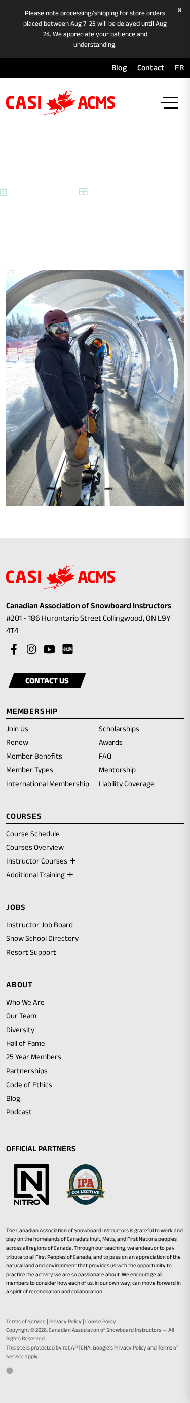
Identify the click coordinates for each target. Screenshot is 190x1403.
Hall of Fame (25, 1043)
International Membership (47, 783)
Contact (151, 67)
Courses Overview (35, 847)
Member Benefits (34, 755)
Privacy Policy (65, 1321)
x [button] (181, 10)
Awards (111, 742)
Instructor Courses (36, 860)
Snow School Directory (42, 938)
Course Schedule (33, 833)
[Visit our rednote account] (66, 649)
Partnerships (27, 1070)
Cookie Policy (100, 1321)
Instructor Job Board (39, 924)
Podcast (19, 1111)
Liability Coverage (127, 783)
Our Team (21, 1015)
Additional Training (35, 874)
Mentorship (117, 769)
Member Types (29, 769)
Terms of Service (26, 1321)
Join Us (17, 728)
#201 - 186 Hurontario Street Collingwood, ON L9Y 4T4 (88, 625)
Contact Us (47, 680)
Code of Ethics (29, 1084)
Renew (17, 743)
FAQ (105, 755)
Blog (119, 67)
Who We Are (25, 1002)
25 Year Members (33, 1056)
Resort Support (31, 952)
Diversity (20, 1029)
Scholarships (119, 728)
